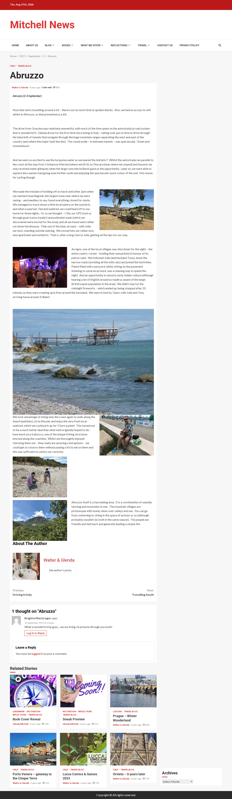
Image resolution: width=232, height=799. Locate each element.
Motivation (34, 711)
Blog (48, 45)
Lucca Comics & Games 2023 (83, 749)
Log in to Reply (35, 633)
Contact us (165, 45)
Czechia (117, 711)
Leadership (19, 711)
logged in (37, 653)
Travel (142, 45)
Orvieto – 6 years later (133, 749)
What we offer (90, 45)
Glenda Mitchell (21, 724)
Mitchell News (42, 25)
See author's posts (60, 570)
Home (15, 45)
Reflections (119, 45)
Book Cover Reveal (33, 691)
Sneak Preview (83, 691)
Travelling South (143, 592)
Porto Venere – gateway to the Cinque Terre (33, 749)
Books (66, 45)
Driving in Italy (22, 592)
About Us (32, 45)
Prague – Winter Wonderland (133, 691)
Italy (13, 66)
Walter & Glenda (20, 87)
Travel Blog (24, 66)
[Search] (220, 45)
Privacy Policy (189, 45)
